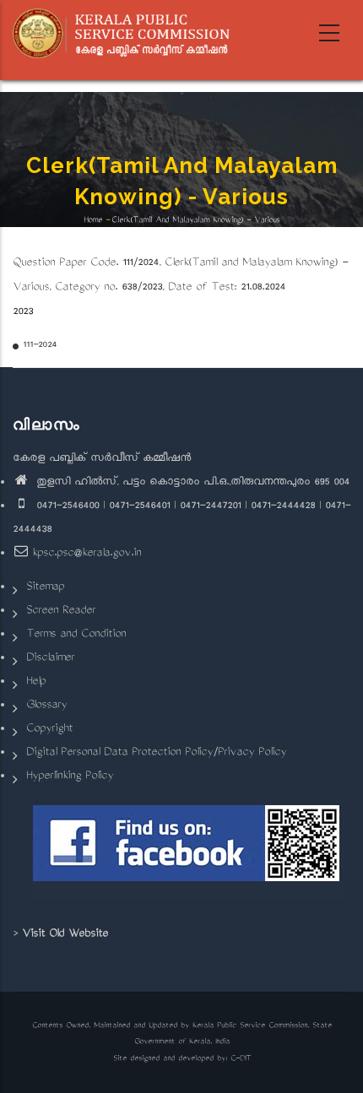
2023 (23, 313)
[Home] (127, 34)
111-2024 (40, 345)
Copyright (49, 730)
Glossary (46, 706)
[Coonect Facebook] (188, 850)
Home (93, 220)
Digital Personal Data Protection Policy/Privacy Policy (156, 753)
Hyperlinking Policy (69, 777)
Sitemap (45, 588)
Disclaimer (50, 659)
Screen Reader (60, 611)
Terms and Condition (76, 635)
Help (36, 682)
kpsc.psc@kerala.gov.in (86, 554)
